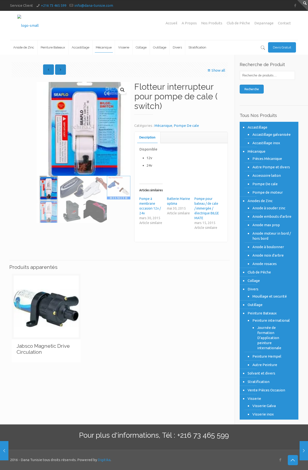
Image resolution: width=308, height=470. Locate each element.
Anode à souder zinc (268, 208)
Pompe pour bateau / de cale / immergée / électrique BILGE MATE (206, 208)
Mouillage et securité (269, 296)
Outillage (255, 305)
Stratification (259, 382)
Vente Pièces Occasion (266, 390)
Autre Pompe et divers (271, 167)
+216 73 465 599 (53, 5)
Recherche (251, 89)
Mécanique (163, 125)
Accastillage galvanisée (271, 134)
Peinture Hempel (266, 356)
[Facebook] (295, 5)
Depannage (264, 23)
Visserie (254, 398)
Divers (253, 289)
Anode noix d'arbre (268, 255)
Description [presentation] (147, 137)
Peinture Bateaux (262, 313)
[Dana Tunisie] (28, 25)
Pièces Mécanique (267, 159)
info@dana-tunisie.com (93, 5)
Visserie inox (263, 414)
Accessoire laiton (266, 175)
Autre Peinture (264, 365)
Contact (284, 23)
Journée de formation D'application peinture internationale (269, 338)
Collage (254, 281)
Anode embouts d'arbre (271, 216)
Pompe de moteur (267, 192)
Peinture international (271, 320)
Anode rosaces (264, 264)
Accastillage (257, 127)
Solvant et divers (261, 373)
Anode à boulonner (268, 247)
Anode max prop (266, 225)
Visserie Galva (264, 406)
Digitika (104, 460)
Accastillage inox (266, 143)
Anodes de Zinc (260, 201)
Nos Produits (211, 23)
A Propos (189, 23)
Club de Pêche (238, 23)
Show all (218, 70)
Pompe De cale (186, 125)
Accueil (171, 23)
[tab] (147, 137)
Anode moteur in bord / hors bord (271, 235)
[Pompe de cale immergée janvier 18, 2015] (4, 450)
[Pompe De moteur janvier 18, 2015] (304, 450)
